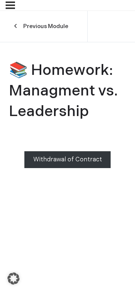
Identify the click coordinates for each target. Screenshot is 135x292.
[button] (13, 278)
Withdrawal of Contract (67, 159)
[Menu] (10, 5)
